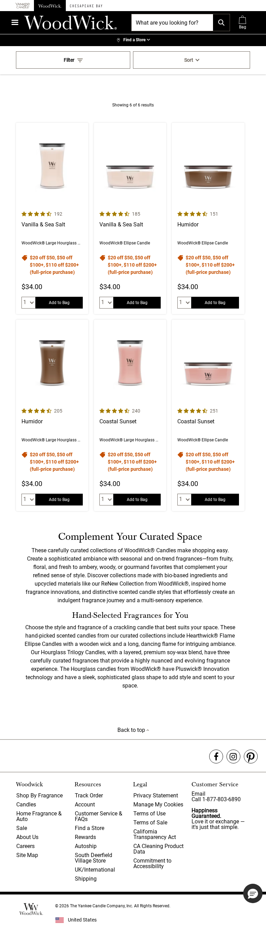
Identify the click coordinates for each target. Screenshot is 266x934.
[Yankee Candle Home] (22, 5)
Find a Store (89, 828)
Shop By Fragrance (39, 795)
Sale (21, 828)
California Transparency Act (154, 834)
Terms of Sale (150, 822)
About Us (27, 837)
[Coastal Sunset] (130, 415)
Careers (25, 846)
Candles (26, 804)
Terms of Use (149, 813)
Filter (69, 60)
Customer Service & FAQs (98, 816)
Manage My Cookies (158, 804)
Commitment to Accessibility (152, 863)
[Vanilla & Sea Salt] (52, 218)
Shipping (86, 878)
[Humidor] (208, 218)
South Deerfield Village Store (93, 858)
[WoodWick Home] (50, 5)
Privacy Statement (155, 795)
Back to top (132, 730)
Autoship (86, 846)
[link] (133, 40)
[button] (253, 893)
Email (198, 793)
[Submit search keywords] (221, 22)
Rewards (85, 837)
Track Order (89, 795)
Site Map (27, 855)
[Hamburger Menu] (15, 22)
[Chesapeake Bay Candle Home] (86, 5)
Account (85, 804)
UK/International (95, 869)
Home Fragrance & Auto (39, 816)
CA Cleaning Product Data (158, 849)
